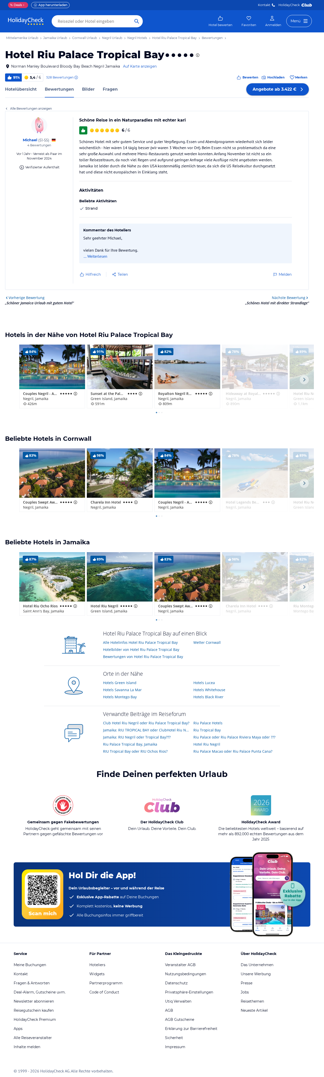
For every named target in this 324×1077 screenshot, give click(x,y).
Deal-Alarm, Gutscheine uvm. (40, 992)
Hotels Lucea (204, 682)
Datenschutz (176, 983)
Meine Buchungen (30, 965)
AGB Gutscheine (179, 1019)
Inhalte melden (27, 1047)
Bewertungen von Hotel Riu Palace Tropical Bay (143, 656)
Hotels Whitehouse (209, 689)
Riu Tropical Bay (207, 730)
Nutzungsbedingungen (185, 974)
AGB (169, 1010)
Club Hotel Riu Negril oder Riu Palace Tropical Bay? (146, 723)
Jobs (245, 992)
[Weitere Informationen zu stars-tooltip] (197, 55)
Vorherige (27, 297)
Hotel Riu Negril (206, 744)
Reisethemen (252, 1001)
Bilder (88, 89)
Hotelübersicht (21, 89)
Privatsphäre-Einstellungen (189, 992)
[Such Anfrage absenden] (137, 21)
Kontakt (264, 5)
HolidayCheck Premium (35, 1019)
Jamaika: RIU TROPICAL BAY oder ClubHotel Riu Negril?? (146, 730)
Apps (18, 1028)
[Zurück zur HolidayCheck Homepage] (26, 21)
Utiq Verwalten (178, 1001)
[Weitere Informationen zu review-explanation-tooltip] (76, 77)
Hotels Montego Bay (120, 696)
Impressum (175, 1047)
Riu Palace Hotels (207, 723)
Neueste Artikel (254, 1010)
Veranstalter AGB (180, 965)
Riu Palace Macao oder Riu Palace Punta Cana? (232, 751)
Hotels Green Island (119, 682)
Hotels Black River (208, 696)
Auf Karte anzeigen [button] (140, 66)
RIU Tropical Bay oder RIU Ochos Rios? (135, 751)
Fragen (110, 89)
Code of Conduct (104, 992)
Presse (246, 983)
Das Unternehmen (257, 965)
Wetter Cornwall (207, 642)
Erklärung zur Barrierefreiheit (191, 1028)
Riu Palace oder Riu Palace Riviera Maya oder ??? (234, 737)
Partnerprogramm (106, 983)
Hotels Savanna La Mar (122, 689)
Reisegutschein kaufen (34, 1010)
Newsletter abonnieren (34, 1001)
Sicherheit (174, 1037)
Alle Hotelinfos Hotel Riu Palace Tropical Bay (140, 642)
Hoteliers (97, 965)
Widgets (97, 974)
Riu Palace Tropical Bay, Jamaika (130, 744)
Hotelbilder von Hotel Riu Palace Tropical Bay (141, 649)
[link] (220, 21)
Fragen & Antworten (32, 983)
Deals (16, 5)
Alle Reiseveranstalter (33, 1037)
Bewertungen (59, 89)
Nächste (288, 297)
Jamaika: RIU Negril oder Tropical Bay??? (137, 737)
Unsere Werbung (256, 974)
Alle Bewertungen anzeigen (31, 108)
